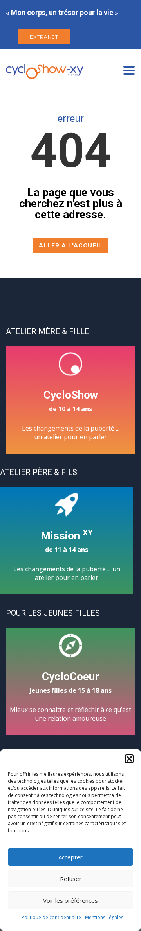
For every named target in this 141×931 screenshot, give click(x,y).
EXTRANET (44, 37)
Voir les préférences (70, 900)
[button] (129, 759)
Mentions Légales (104, 917)
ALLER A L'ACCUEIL (70, 245)
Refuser (70, 879)
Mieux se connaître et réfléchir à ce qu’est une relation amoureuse (70, 696)
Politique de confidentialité (51, 917)
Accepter (70, 857)
